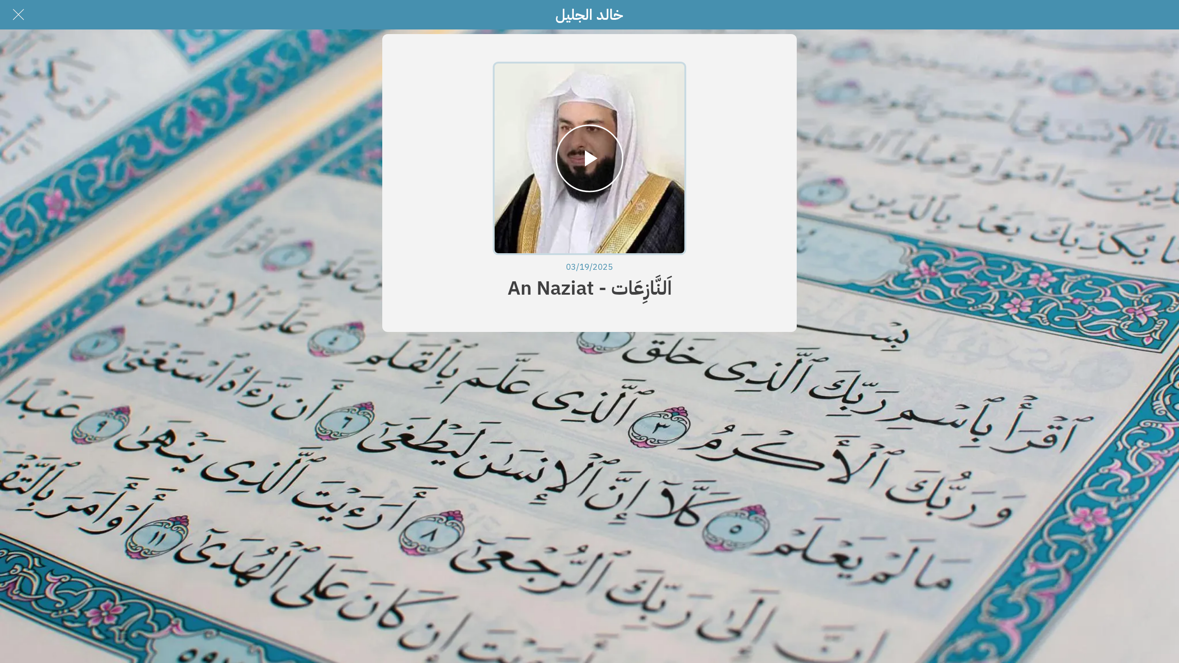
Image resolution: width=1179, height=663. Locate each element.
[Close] (18, 14)
